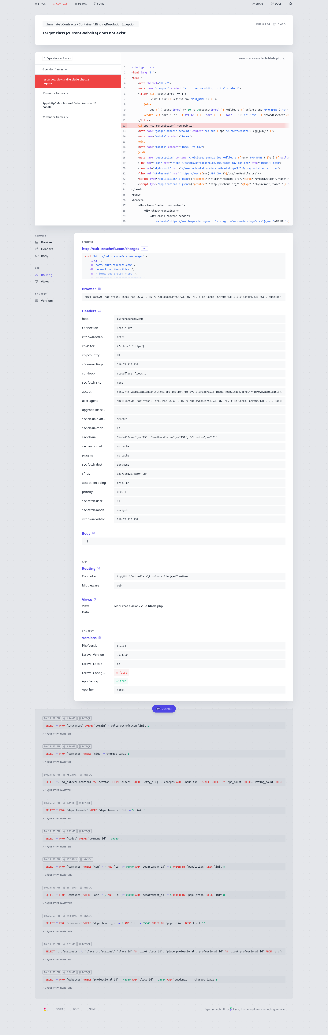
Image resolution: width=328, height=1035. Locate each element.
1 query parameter (58, 733)
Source (60, 1009)
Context (41, 294)
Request (40, 235)
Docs (76, 1009)
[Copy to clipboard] (281, 256)
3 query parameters (58, 875)
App (37, 268)
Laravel (92, 1009)
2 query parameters (58, 931)
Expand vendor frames (59, 58)
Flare (236, 1009)
